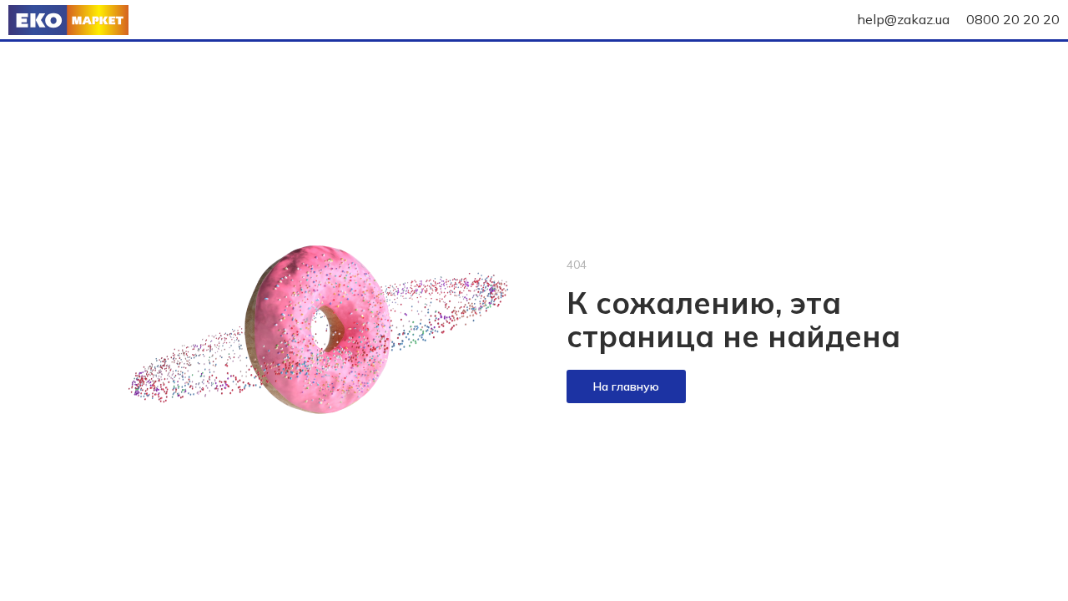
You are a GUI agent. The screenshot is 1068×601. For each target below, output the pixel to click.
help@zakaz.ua (903, 19)
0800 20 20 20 (1013, 19)
